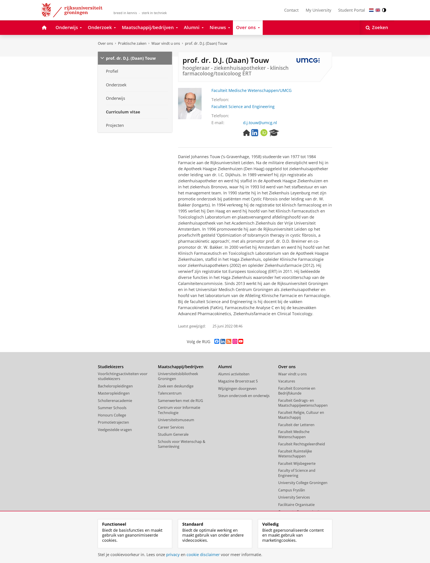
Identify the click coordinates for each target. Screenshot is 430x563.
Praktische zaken (132, 43)
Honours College (112, 415)
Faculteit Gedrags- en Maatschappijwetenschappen (303, 403)
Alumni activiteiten (233, 374)
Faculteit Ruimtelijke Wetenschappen (295, 454)
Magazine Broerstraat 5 (238, 381)
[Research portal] (274, 132)
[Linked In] (254, 132)
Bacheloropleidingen (115, 386)
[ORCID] (264, 132)
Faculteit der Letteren (296, 424)
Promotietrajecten (113, 422)
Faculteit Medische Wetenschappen (294, 434)
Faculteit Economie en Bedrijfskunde (296, 391)
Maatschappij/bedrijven (180, 366)
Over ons (105, 43)
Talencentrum (170, 393)
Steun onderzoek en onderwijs (244, 395)
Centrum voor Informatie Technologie (179, 410)
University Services (294, 497)
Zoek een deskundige (176, 386)
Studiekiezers (111, 366)
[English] (378, 10)
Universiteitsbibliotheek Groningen (178, 376)
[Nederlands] (371, 10)
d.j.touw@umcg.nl (260, 122)
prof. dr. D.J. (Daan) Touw (206, 43)
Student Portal (351, 10)
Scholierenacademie (115, 400)
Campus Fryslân (291, 490)
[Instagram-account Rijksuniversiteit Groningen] (234, 341)
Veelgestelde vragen (115, 429)
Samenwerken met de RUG (180, 400)
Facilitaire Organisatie (296, 504)
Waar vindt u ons (165, 43)
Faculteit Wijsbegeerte (297, 463)
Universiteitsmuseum (176, 419)
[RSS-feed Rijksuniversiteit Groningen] (228, 341)
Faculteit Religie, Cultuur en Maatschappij (301, 415)
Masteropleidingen (114, 393)
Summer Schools (112, 407)
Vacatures (286, 381)
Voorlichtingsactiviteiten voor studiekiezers (123, 376)
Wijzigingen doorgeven (237, 388)
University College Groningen (302, 482)
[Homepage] (246, 132)
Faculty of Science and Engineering (296, 473)
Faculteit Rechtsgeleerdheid (301, 444)
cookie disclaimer (203, 554)
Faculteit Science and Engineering (243, 106)
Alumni (225, 366)
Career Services (171, 427)
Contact (291, 10)
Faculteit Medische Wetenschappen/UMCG (251, 90)
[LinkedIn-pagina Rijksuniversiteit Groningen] (222, 341)
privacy (173, 554)
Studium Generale (173, 434)
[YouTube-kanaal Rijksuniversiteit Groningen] (240, 341)
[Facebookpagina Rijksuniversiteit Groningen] (216, 341)
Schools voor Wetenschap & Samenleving (181, 444)
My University (318, 10)
